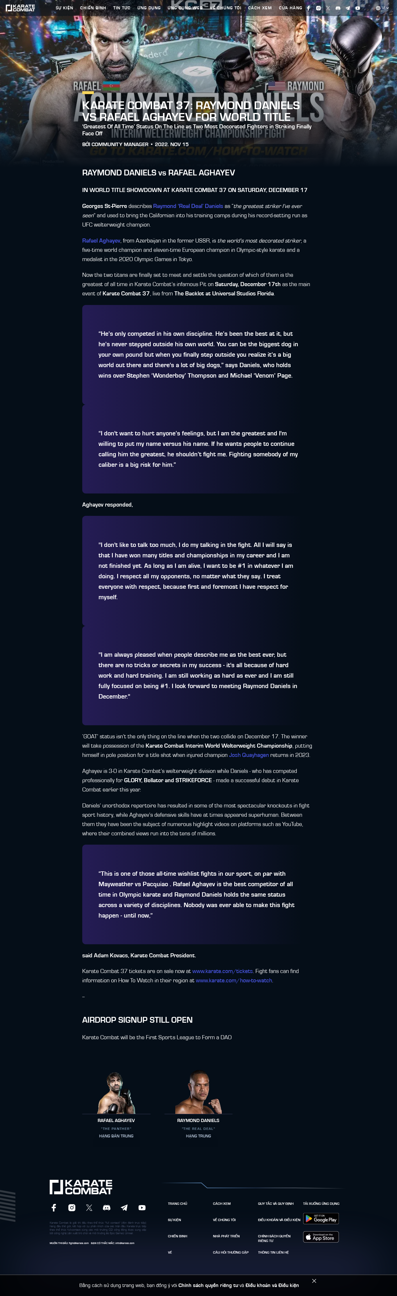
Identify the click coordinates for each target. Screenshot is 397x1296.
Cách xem (222, 1203)
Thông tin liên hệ (273, 1252)
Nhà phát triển (226, 1236)
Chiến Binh (177, 1236)
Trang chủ (177, 1203)
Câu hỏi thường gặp (230, 1252)
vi (383, 8)
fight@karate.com (79, 1243)
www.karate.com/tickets (222, 971)
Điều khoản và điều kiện (279, 1220)
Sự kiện (174, 1220)
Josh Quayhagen (249, 755)
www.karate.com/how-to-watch (234, 980)
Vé (170, 1252)
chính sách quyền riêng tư (274, 1238)
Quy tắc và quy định (276, 1203)
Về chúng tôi (224, 1220)
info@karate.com (124, 1243)
